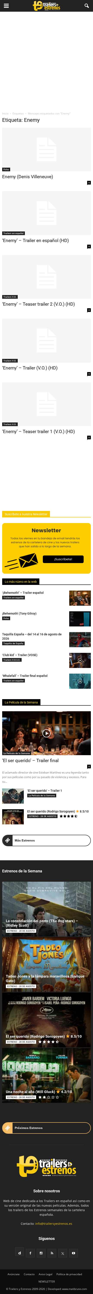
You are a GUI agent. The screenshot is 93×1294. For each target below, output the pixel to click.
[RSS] (52, 1253)
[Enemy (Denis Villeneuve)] (46, 149)
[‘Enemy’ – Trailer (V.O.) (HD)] (46, 340)
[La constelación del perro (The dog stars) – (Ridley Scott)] (46, 909)
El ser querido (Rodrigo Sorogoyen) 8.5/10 (58, 811)
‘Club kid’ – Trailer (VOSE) (19, 655)
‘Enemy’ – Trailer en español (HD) (35, 240)
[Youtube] (73, 1253)
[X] (62, 1253)
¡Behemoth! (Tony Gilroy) (19, 613)
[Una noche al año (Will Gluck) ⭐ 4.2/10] (46, 1075)
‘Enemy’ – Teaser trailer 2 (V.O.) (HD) (38, 304)
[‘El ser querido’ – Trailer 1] (13, 796)
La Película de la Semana (21, 702)
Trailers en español (13, 233)
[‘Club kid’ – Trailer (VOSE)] (80, 660)
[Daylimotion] (19, 1251)
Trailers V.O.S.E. (11, 659)
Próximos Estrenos (29, 1128)
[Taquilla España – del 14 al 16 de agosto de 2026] (80, 639)
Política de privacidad (69, 1274)
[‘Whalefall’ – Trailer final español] (80, 681)
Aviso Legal (45, 1274)
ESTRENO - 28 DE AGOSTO (42, 816)
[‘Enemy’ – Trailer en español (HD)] (46, 213)
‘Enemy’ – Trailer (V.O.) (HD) (30, 368)
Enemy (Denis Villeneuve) (27, 176)
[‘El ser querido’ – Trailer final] (46, 733)
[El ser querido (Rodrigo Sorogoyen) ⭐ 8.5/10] (13, 816)
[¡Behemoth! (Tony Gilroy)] (80, 618)
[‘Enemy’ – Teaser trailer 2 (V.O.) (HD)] (46, 277)
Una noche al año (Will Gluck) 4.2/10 (39, 1092)
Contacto (29, 1274)
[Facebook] (30, 1253)
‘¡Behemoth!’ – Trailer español (23, 592)
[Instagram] (41, 1253)
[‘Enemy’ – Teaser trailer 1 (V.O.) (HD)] (46, 404)
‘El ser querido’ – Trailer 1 (44, 790)
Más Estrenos (25, 840)
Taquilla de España (13, 643)
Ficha (6, 169)
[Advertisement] (46, 60)
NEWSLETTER (46, 1281)
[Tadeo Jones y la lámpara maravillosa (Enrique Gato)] (46, 964)
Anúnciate (14, 1274)
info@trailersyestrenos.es (53, 1224)
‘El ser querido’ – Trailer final (30, 760)
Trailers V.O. (9, 296)
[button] (87, 6)
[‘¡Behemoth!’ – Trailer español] (80, 598)
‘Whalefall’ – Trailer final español (25, 676)
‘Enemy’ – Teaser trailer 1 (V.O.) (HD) (38, 431)
